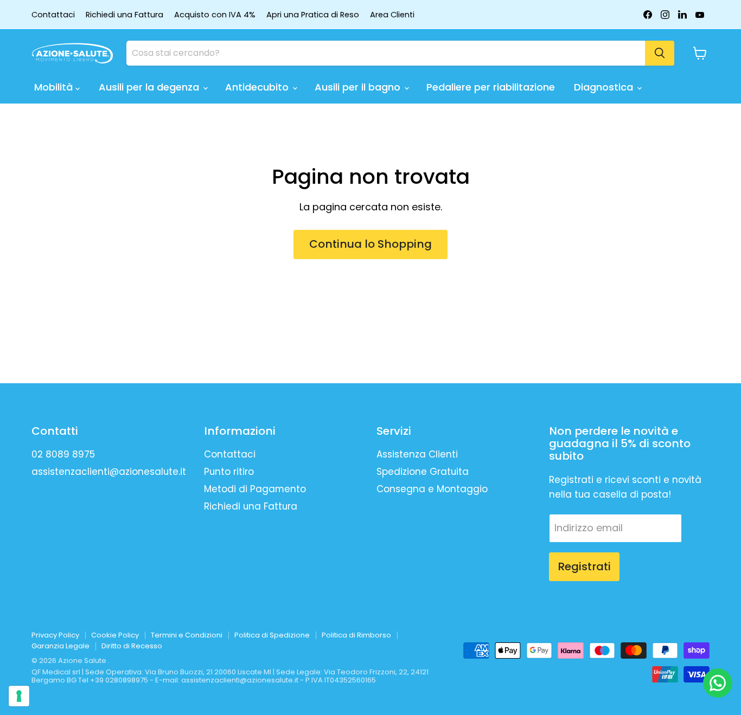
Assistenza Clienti (417, 454)
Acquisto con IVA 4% (214, 15)
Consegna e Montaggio (432, 488)
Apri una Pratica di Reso (312, 15)
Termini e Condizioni (186, 635)
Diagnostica (605, 87)
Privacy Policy (55, 635)
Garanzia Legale (60, 646)
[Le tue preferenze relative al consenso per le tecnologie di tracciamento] (19, 696)
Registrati (584, 566)
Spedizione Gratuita (422, 471)
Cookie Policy (115, 635)
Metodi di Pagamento (255, 488)
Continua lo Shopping (370, 244)
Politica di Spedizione (272, 635)
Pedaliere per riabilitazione (490, 87)
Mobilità (54, 87)
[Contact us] (717, 683)
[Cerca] (659, 53)
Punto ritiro (229, 471)
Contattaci (53, 15)
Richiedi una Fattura (124, 15)
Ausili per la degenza (150, 87)
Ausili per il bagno (359, 87)
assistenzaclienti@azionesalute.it (108, 471)
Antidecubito (258, 87)
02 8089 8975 (63, 454)
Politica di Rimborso (356, 635)
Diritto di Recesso (131, 646)
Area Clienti (392, 15)
